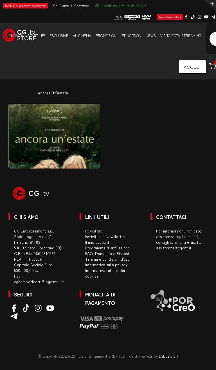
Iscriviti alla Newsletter (105, 236)
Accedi (192, 66)
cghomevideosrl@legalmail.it (39, 281)
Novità (17, 35)
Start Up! (36, 35)
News (151, 35)
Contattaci (82, 5)
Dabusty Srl (168, 356)
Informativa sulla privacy (106, 264)
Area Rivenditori (170, 17)
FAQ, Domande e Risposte (108, 253)
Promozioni (106, 35)
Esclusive (59, 35)
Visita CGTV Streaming (180, 35)
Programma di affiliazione (107, 248)
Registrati (94, 231)
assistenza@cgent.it (174, 248)
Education (131, 35)
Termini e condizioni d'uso (107, 259)
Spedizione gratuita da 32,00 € (124, 5)
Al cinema (82, 35)
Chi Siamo (61, 5)
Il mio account (97, 242)
